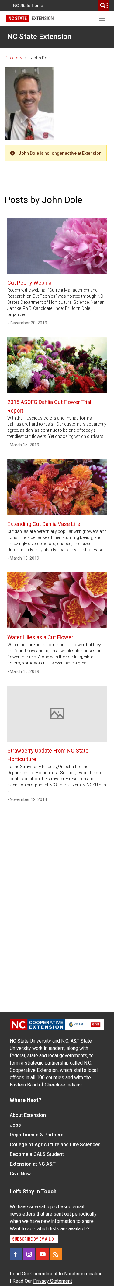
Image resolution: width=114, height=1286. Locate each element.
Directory (13, 57)
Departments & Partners (37, 1135)
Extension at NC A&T (33, 1164)
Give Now (20, 1174)
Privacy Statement (52, 1281)
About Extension (28, 1115)
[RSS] (56, 1254)
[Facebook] (16, 1254)
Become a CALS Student (37, 1154)
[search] (103, 5)
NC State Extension (39, 36)
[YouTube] (42, 1254)
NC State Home (28, 5)
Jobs (15, 1125)
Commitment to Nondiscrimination (66, 1274)
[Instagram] (29, 1254)
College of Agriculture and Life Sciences (55, 1144)
